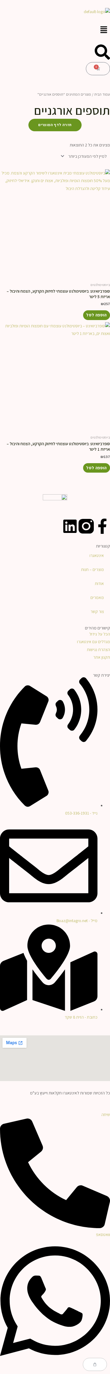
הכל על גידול (99, 634)
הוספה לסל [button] (96, 315)
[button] (55, 30)
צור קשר (97, 611)
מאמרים (97, 597)
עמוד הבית (102, 94)
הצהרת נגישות (98, 649)
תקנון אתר (101, 657)
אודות (99, 583)
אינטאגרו (97, 555)
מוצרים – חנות (92, 569)
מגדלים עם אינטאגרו (93, 641)
